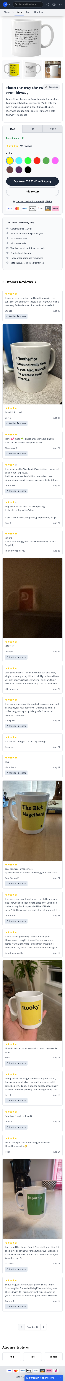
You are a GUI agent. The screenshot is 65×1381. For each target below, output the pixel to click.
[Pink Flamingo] (55, 160)
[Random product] (40, 4)
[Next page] (44, 1327)
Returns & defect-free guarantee (27, 263)
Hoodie (53, 128)
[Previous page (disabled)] (21, 1327)
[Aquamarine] (19, 160)
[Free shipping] (54, 4)
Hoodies (38, 12)
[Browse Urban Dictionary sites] (6, 4)
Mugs (19, 12)
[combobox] (28, 4)
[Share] (47, 4)
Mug (12, 129)
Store (7, 12)
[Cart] (60, 4)
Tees (28, 12)
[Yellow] (9, 160)
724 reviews (26, 146)
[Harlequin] (28, 160)
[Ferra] (9, 169)
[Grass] (46, 160)
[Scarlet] (37, 160)
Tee (32, 128)
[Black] (28, 169)
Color (9, 153)
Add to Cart (32, 192)
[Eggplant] (19, 169)
